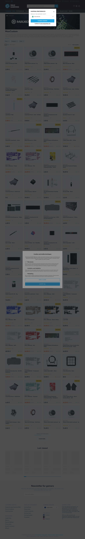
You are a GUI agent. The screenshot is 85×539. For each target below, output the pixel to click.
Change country (42, 20)
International (37, 16)
